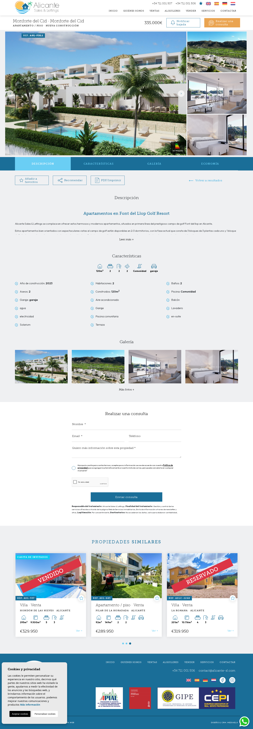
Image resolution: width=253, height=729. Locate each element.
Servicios (208, 10)
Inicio (113, 10)
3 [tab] (130, 643)
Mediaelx (232, 722)
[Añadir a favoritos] (81, 598)
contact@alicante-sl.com (217, 670)
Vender (191, 10)
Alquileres (172, 10)
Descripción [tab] (43, 163)
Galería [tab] (154, 163)
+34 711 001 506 (186, 3)
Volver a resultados (208, 180)
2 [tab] (126, 643)
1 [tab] (123, 643)
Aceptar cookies (20, 713)
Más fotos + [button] (126, 389)
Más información (30, 704)
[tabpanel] (50, 595)
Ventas (154, 10)
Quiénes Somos (133, 10)
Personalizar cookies (45, 713)
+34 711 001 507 (162, 3)
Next (182, 93)
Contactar (228, 10)
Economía (210, 163)
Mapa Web (68, 722)
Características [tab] (99, 163)
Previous (9, 93)
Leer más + (126, 239)
